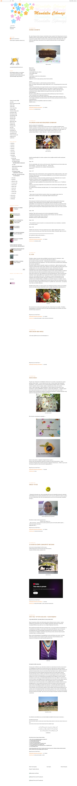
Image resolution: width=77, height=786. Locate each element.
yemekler (12, 109)
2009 (12, 198)
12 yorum (45, 239)
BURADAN (41, 388)
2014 (12, 151)
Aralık (13, 156)
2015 (12, 150)
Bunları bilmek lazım (39, 318)
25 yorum (45, 316)
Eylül (13, 179)
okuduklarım (37, 241)
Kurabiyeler (37, 109)
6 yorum (45, 601)
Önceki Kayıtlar (64, 766)
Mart (13, 189)
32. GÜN (31, 254)
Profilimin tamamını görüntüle (17, 40)
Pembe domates (13, 134)
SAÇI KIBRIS (15, 255)
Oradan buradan (49, 318)
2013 (12, 153)
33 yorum (45, 107)
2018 (12, 145)
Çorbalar (11, 128)
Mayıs (13, 186)
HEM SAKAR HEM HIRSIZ (36, 331)
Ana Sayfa (12, 25)
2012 (12, 155)
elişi (35, 471)
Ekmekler (12, 118)
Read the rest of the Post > (34, 105)
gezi (11, 127)
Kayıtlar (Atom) (36, 769)
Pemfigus (63, 306)
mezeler (11, 119)
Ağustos (13, 181)
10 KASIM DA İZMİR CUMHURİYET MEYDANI (41, 544)
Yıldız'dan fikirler (13, 110)
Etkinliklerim (12, 113)
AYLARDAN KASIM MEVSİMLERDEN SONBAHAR (42, 122)
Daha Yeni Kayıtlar (33, 766)
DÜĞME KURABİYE (34, 30)
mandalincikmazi (15, 38)
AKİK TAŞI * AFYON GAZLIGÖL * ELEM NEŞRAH (42, 616)
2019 (12, 143)
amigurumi (12, 136)
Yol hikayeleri (12, 131)
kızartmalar (12, 130)
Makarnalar (12, 121)
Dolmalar (12, 125)
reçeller (11, 137)
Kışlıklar (11, 124)
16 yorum (45, 529)
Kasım (13, 158)
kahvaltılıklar (12, 115)
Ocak (13, 193)
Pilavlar (11, 122)
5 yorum (45, 364)
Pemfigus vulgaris (33, 258)
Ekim (13, 177)
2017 (12, 146)
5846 (22, 73)
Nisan (13, 188)
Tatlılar (11, 106)
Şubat (13, 191)
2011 (12, 195)
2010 (12, 197)
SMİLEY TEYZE (33, 484)
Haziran (13, 184)
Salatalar (11, 116)
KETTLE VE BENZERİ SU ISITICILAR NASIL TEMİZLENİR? (18, 221)
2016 (12, 148)
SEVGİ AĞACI (33, 377)
